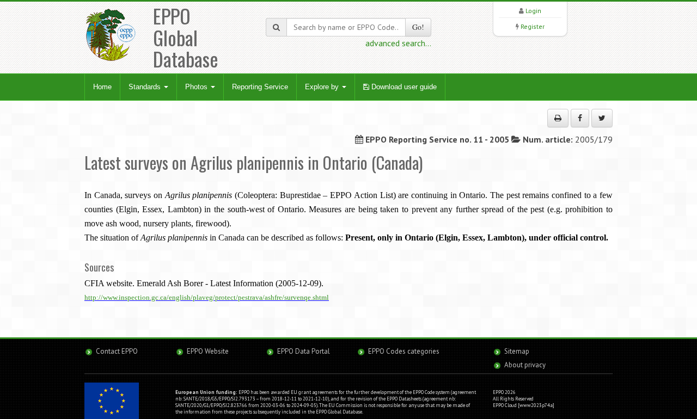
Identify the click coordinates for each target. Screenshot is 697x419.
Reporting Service (260, 87)
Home (102, 87)
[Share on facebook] (580, 118)
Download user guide (403, 87)
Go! (418, 27)
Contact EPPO (117, 351)
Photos (197, 87)
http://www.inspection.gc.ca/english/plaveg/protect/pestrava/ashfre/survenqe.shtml (206, 297)
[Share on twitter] (602, 118)
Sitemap (516, 351)
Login (533, 11)
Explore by (323, 87)
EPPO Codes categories (403, 351)
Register (533, 26)
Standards (146, 87)
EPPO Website (208, 351)
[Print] (557, 118)
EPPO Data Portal (303, 351)
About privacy (525, 364)
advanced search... (398, 43)
